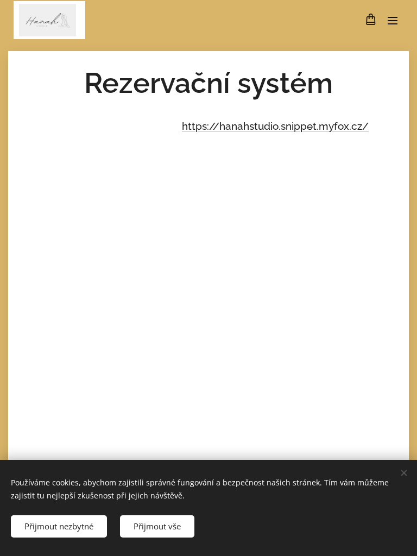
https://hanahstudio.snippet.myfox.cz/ (275, 126)
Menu (392, 20)
